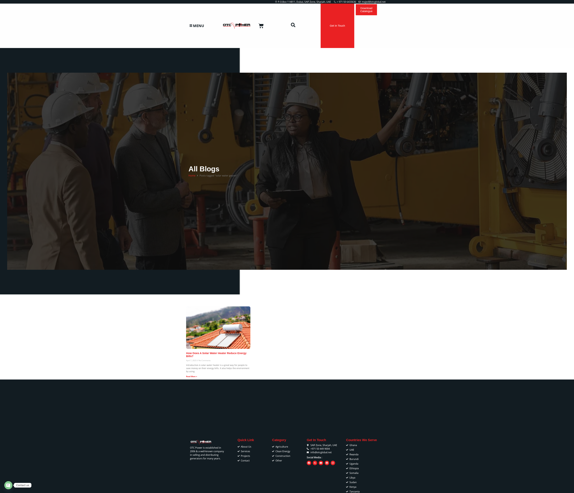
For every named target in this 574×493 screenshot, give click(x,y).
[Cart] (261, 25)
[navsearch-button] (293, 26)
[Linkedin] (327, 463)
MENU (198, 26)
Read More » (191, 376)
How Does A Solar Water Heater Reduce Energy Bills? (216, 355)
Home (191, 175)
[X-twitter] (315, 463)
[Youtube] (321, 463)
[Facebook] (309, 463)
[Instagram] (333, 463)
